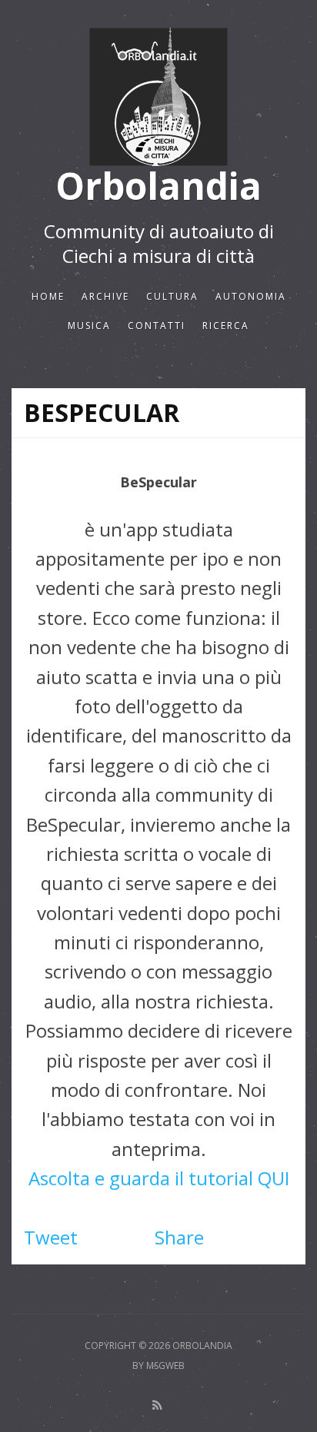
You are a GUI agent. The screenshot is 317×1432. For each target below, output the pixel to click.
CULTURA (172, 296)
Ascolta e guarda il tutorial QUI (158, 1178)
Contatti (156, 325)
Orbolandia (158, 186)
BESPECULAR (101, 412)
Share (179, 1237)
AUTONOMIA (250, 296)
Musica (89, 325)
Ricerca (225, 325)
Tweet (51, 1237)
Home (48, 296)
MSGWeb (165, 1365)
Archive (105, 296)
